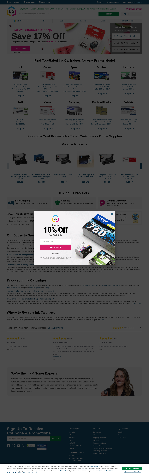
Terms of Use (64, 258)
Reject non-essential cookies (132, 472)
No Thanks (55, 253)
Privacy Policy (93, 466)
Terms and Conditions (106, 471)
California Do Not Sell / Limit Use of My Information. (22, 473)
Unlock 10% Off (55, 247)
